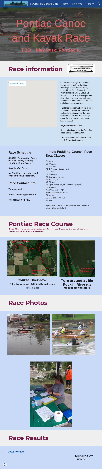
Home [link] (65, 4)
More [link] (88, 4)
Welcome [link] (77, 4)
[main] (50, 34)
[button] (99, 4)
